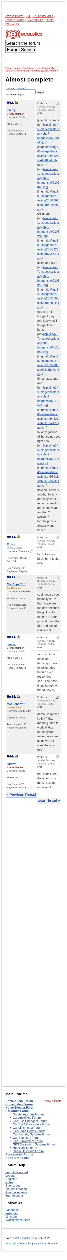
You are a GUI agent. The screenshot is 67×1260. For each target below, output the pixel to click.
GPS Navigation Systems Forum (34, 1144)
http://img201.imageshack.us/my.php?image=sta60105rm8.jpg (48, 178)
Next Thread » (49, 801)
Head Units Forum (25, 1147)
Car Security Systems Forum (31, 1134)
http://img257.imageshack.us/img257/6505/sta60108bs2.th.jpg (48, 298)
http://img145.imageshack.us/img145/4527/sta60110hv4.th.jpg (48, 418)
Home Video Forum (19, 1104)
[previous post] (10, 537)
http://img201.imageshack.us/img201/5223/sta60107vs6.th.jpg (48, 249)
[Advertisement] (33, 945)
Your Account (14, 1195)
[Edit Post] (58, 103)
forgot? (20, 94)
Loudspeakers (43, 16)
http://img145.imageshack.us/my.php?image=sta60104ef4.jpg (48, 133)
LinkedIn (11, 1216)
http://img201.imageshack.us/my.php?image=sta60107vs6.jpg (48, 227)
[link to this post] (16, 102)
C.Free (11, 544)
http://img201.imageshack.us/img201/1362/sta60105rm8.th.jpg (48, 200)
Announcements (16, 1192)
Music (50, 20)
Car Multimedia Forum (27, 1127)
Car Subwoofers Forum (28, 1141)
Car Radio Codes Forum (29, 1131)
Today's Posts (52, 1101)
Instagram (11, 1213)
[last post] (12, 103)
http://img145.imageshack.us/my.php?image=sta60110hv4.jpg (48, 396)
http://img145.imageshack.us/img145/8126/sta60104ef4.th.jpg (48, 155)
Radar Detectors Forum (28, 1151)
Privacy (52, 1243)
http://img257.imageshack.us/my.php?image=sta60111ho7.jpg (48, 342)
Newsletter (40, 1243)
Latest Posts (14, 16)
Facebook (12, 1210)
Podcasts (12, 24)
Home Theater (14, 20)
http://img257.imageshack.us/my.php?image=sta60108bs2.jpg (48, 276)
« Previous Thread (21, 794)
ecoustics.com (28, 1238)
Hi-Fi (28, 16)
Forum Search (21, 49)
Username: (16, 88)
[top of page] (8, 103)
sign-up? (21, 88)
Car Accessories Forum (28, 1114)
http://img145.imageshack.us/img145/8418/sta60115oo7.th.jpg (48, 476)
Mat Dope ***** (16, 584)
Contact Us (24, 1243)
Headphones (35, 20)
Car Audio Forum (17, 1111)
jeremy (11, 110)
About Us (10, 1243)
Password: (15, 94)
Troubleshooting (16, 1189)
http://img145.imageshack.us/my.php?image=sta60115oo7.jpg (48, 454)
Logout (9, 1175)
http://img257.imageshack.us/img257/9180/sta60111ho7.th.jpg (48, 365)
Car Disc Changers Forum (30, 1121)
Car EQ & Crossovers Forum (31, 1124)
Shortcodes (12, 1185)
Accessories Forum (19, 1154)
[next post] (10, 103)
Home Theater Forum (20, 1107)
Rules (9, 1182)
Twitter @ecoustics (17, 1220)
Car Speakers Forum (26, 1137)
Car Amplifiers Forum (27, 1117)
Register (11, 1179)
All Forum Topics (17, 1157)
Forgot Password (16, 1172)
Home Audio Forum (19, 1101)
